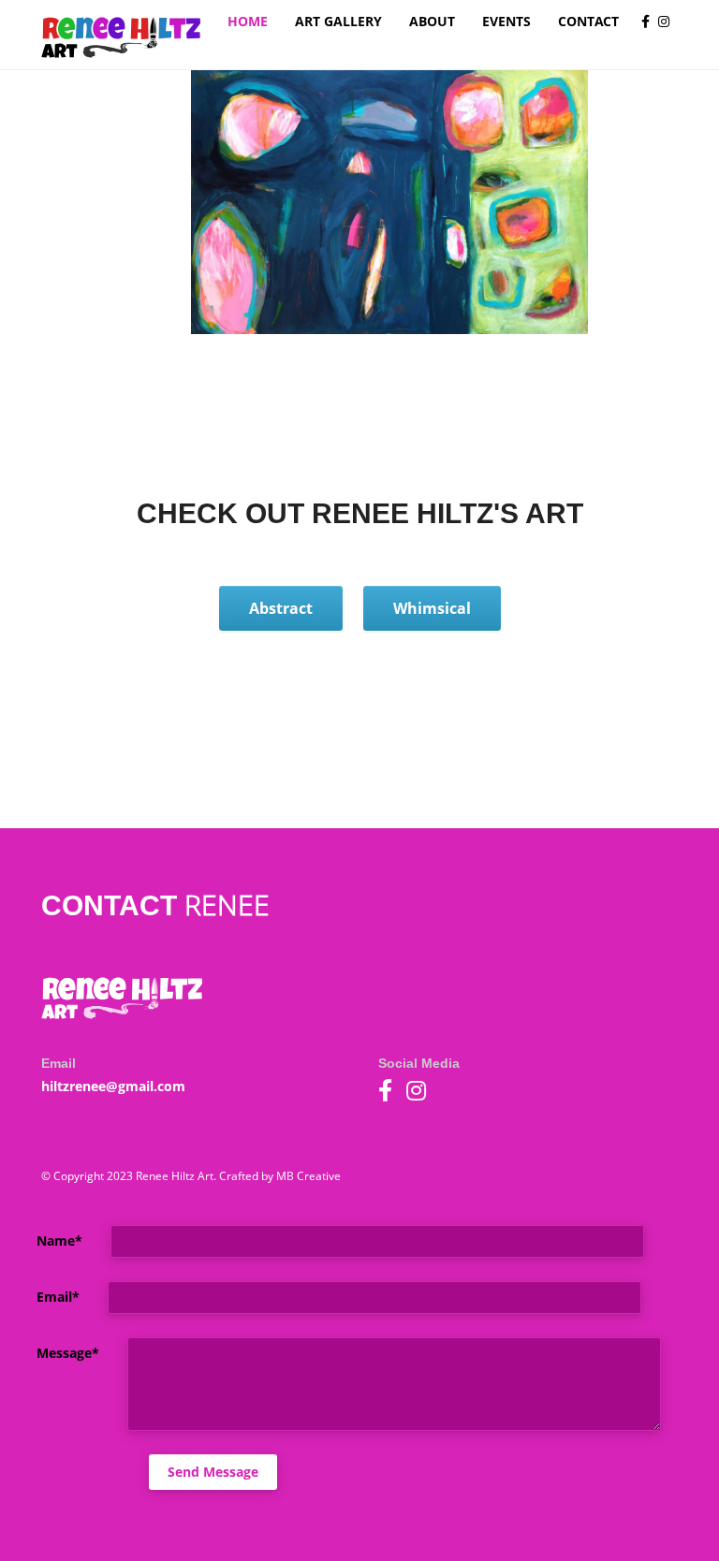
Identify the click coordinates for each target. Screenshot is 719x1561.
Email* (44, 1296)
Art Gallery (338, 21)
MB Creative (308, 1176)
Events (506, 21)
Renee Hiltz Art (120, 38)
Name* (44, 1239)
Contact (588, 21)
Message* (44, 1352)
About (432, 21)
